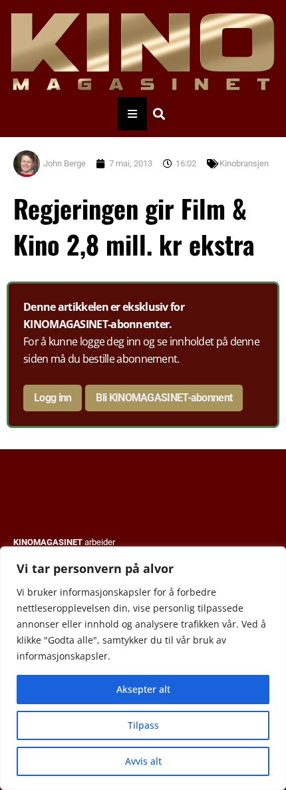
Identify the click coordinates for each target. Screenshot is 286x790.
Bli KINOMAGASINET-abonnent (164, 397)
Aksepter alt (143, 689)
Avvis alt (143, 761)
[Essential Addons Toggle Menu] (132, 113)
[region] (143, 668)
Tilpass (143, 725)
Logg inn (52, 397)
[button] (159, 113)
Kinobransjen (244, 163)
